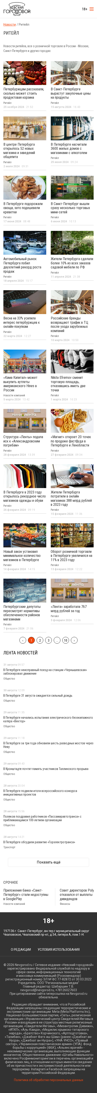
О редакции (21, 949)
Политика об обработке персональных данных (48, 1080)
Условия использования (59, 949)
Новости (9, 24)
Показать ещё (48, 862)
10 (65, 640)
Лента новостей (20, 653)
